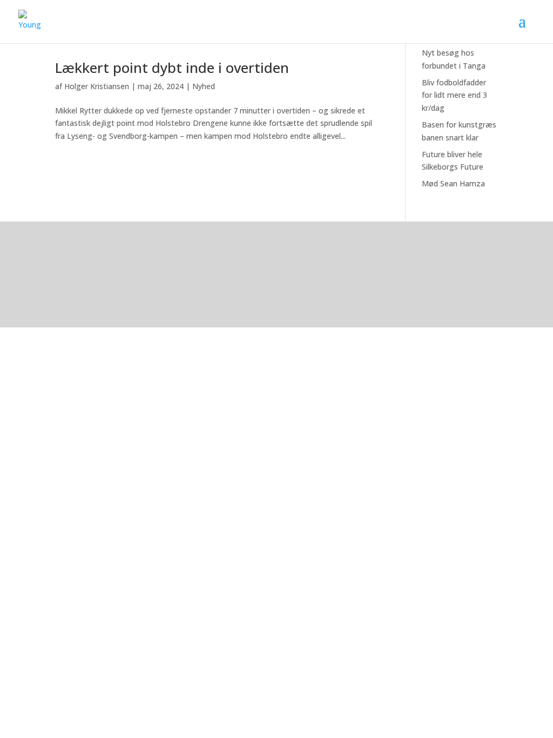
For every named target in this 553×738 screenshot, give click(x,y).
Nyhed (203, 86)
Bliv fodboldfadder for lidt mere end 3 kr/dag (454, 95)
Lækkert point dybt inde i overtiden (172, 67)
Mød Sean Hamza (453, 183)
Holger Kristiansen (96, 86)
